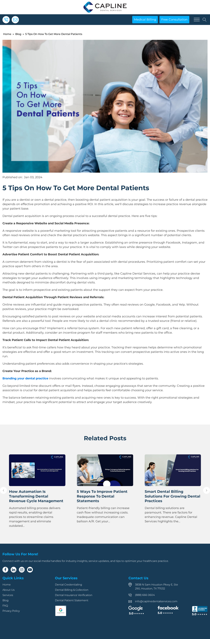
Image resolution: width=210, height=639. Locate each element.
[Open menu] (196, 20)
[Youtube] (30, 570)
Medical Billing (145, 19)
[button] (3, 490)
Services (7, 595)
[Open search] (205, 20)
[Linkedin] (13, 570)
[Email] (15, 19)
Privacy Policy (11, 610)
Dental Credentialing (68, 584)
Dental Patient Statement (71, 600)
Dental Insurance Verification (73, 595)
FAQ (5, 605)
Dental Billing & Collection (71, 589)
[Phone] (6, 19)
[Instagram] (22, 570)
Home (7, 34)
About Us (8, 589)
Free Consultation (174, 19)
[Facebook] (5, 570)
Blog (18, 34)
